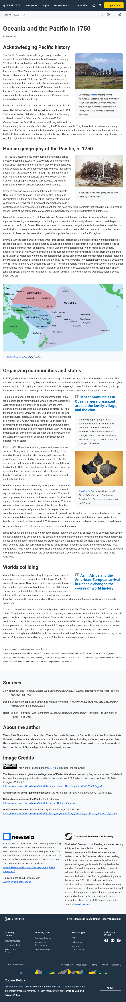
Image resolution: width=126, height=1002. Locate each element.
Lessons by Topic (13, 945)
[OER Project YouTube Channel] (112, 941)
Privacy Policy (12, 995)
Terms (94, 965)
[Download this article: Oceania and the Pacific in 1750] (114, 15)
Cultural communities (17, 357)
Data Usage (81, 965)
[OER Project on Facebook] (106, 941)
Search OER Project (10, 950)
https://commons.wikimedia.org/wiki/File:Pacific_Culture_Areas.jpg (39, 803)
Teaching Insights (43, 949)
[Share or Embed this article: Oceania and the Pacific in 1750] (119, 15)
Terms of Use (72, 990)
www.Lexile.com (83, 904)
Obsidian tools (86, 491)
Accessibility (67, 965)
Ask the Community (77, 948)
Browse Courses (12, 941)
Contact (115, 965)
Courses (30, 5)
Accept (111, 988)
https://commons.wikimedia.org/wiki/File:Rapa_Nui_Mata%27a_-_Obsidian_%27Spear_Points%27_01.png (60, 813)
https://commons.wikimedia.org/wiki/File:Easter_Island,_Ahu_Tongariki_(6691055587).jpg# (52, 786)
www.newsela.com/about (17, 881)
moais (93, 95)
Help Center (77, 942)
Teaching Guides (43, 938)
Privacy (104, 965)
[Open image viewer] (99, 71)
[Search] (100, 5)
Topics (46, 5)
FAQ (74, 938)
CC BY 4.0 (52, 767)
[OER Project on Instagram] (119, 941)
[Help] (94, 5)
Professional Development (41, 943)
